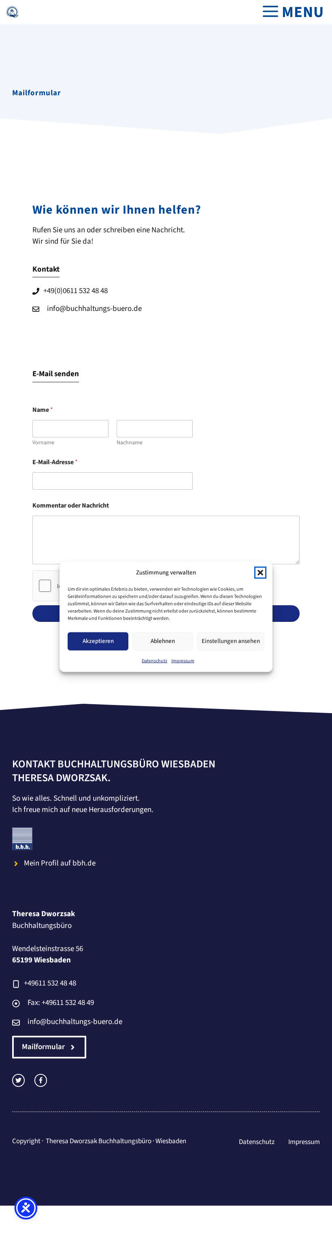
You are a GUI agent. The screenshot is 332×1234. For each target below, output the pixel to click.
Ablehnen (163, 641)
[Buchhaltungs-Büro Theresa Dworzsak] (12, 12)
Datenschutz (154, 660)
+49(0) (53, 290)
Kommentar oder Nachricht (70, 506)
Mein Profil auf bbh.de (60, 863)
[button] (260, 573)
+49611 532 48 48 (50, 983)
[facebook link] (40, 1080)
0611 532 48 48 (85, 290)
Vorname (43, 442)
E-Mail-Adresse (55, 462)
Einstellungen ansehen (231, 641)
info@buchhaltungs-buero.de (94, 308)
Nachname (130, 442)
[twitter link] (18, 1080)
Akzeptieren (98, 641)
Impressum (182, 660)
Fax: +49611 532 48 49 (61, 1002)
